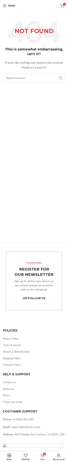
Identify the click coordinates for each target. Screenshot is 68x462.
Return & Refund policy (16, 351)
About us (8, 388)
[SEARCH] (60, 78)
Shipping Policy (12, 358)
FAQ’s (6, 395)
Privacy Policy (11, 338)
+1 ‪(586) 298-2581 (23, 419)
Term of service (12, 345)
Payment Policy (12, 364)
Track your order (12, 401)
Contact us (9, 382)
